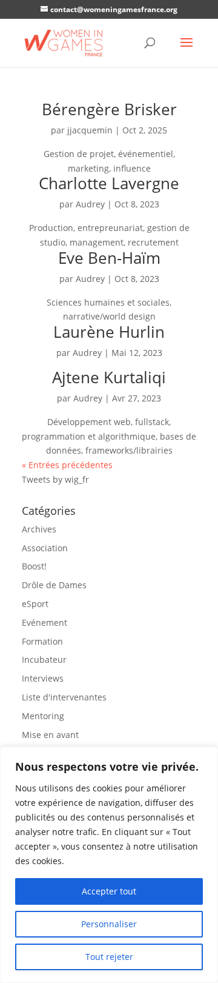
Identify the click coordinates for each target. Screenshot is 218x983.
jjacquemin (90, 130)
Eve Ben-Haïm (109, 258)
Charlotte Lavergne (109, 183)
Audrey (90, 204)
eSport (35, 603)
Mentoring (43, 716)
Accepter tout (109, 891)
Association (45, 548)
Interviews (43, 678)
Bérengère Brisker (109, 109)
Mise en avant (50, 734)
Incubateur (44, 659)
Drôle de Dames (54, 585)
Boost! (34, 566)
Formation (42, 641)
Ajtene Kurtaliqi (109, 377)
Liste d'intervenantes (64, 697)
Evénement (44, 622)
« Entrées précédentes (67, 465)
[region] (109, 864)
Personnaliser (109, 924)
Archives (39, 529)
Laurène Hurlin (109, 332)
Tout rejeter (109, 956)
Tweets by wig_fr (55, 479)
